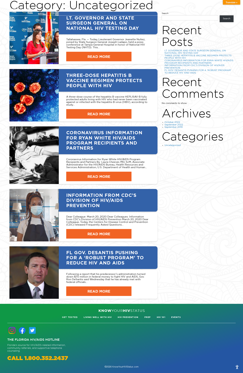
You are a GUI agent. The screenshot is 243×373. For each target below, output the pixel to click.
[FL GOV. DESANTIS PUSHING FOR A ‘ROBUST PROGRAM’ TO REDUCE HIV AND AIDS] (34, 272)
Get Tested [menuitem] (120, 9)
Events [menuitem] (219, 9)
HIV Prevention (128, 317)
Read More (98, 56)
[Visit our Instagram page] (12, 330)
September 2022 (174, 125)
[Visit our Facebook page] (22, 330)
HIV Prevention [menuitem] (175, 9)
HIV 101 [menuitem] (205, 9)
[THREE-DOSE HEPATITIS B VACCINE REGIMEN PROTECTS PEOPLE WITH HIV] (34, 95)
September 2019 (174, 127)
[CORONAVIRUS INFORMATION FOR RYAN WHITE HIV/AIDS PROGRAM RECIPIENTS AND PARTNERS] (34, 155)
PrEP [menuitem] (194, 9)
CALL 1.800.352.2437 (37, 358)
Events (176, 317)
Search (226, 19)
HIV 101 (161, 317)
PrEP (147, 317)
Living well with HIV (98, 317)
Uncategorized (173, 145)
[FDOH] (23, 9)
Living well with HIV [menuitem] (147, 9)
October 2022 (172, 122)
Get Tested (70, 317)
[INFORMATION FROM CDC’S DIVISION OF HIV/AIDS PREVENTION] (34, 215)
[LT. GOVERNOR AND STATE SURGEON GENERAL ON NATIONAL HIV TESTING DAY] (34, 38)
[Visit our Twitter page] (32, 330)
